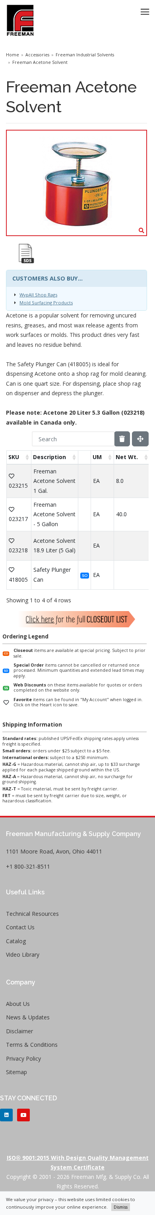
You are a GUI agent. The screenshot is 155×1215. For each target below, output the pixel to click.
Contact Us (20, 927)
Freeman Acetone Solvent (40, 62)
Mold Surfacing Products (46, 303)
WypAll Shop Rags (38, 295)
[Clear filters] (122, 438)
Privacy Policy (23, 1058)
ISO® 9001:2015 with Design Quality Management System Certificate (78, 1162)
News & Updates (28, 1017)
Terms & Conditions (32, 1044)
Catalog (16, 941)
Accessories (37, 55)
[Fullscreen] (140, 438)
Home (12, 55)
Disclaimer (19, 1031)
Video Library (22, 954)
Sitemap (16, 1072)
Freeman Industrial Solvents (85, 55)
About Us (18, 1003)
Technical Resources (32, 913)
